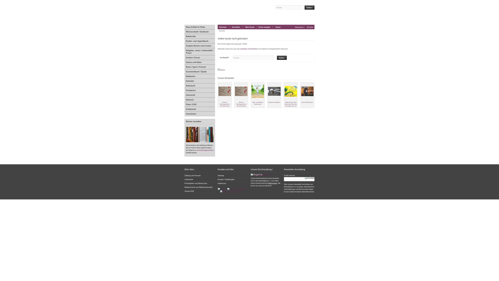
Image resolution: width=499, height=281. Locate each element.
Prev (220, 110)
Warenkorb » (304, 27)
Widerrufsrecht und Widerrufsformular (198, 187)
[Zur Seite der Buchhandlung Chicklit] (227, 12)
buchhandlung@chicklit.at (204, 150)
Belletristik (191, 36)
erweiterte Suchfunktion (249, 49)
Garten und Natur (194, 62)
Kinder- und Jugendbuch (197, 41)
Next (312, 110)
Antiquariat (191, 109)
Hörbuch (190, 100)
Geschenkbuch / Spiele (196, 72)
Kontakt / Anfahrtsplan (226, 179)
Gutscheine (191, 114)
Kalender (190, 81)
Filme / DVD (191, 104)
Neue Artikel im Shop (195, 27)
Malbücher (190, 76)
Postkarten (191, 90)
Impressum (222, 183)
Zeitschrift (190, 95)
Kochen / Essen (193, 57)
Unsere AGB (189, 191)
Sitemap (221, 176)
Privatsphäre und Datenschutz (196, 183)
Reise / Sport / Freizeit (196, 67)
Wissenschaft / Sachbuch (197, 32)
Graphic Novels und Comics (198, 46)
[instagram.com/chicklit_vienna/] (236, 189)
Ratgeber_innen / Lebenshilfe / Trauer (199, 51)
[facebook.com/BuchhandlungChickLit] (228, 192)
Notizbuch (190, 86)
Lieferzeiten (189, 179)
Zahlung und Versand (192, 176)
